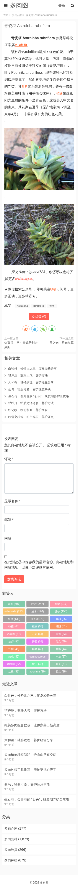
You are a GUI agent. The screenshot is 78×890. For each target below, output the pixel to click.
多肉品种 (17, 15)
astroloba (22, 305)
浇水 (37, 611)
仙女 (61, 641)
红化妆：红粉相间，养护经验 (28, 410)
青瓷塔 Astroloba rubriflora (27, 26)
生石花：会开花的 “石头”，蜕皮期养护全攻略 (38, 396)
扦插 (13, 649)
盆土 (37, 664)
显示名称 (12, 501)
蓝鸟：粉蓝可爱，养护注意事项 (29, 389)
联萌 (53, 289)
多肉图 (44, 882)
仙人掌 (37, 619)
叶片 (25, 86)
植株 (59, 93)
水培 (61, 656)
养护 (61, 611)
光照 (14, 619)
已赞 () (40, 316)
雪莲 (61, 633)
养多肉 (14, 633)
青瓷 (52, 305)
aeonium (37, 671)
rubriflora (38, 305)
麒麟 (37, 649)
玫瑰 (13, 656)
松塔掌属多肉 (24, 279)
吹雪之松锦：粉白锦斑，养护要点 (31, 417)
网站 (7, 538)
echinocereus (37, 657)
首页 (5, 15)
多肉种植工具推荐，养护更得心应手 (30, 770)
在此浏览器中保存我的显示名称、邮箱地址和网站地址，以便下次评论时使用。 (39, 564)
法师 (13, 641)
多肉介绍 (10, 828)
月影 (61, 649)
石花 (37, 633)
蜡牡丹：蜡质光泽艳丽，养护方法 (31, 403)
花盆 (61, 671)
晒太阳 (14, 664)
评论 (8, 459)
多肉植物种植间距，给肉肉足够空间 (30, 755)
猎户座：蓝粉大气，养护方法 (28, 375)
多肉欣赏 (10, 850)
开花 (37, 641)
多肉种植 (10, 860)
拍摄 (13, 626)
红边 (13, 671)
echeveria (14, 611)
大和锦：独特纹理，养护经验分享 (31, 382)
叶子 (61, 664)
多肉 (18, 45)
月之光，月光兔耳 (61, 342)
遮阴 (61, 626)
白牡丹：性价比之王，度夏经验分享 (32, 368)
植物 (24, 45)
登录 (61, 5)
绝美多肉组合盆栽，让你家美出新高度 (32, 725)
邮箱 (8, 520)
